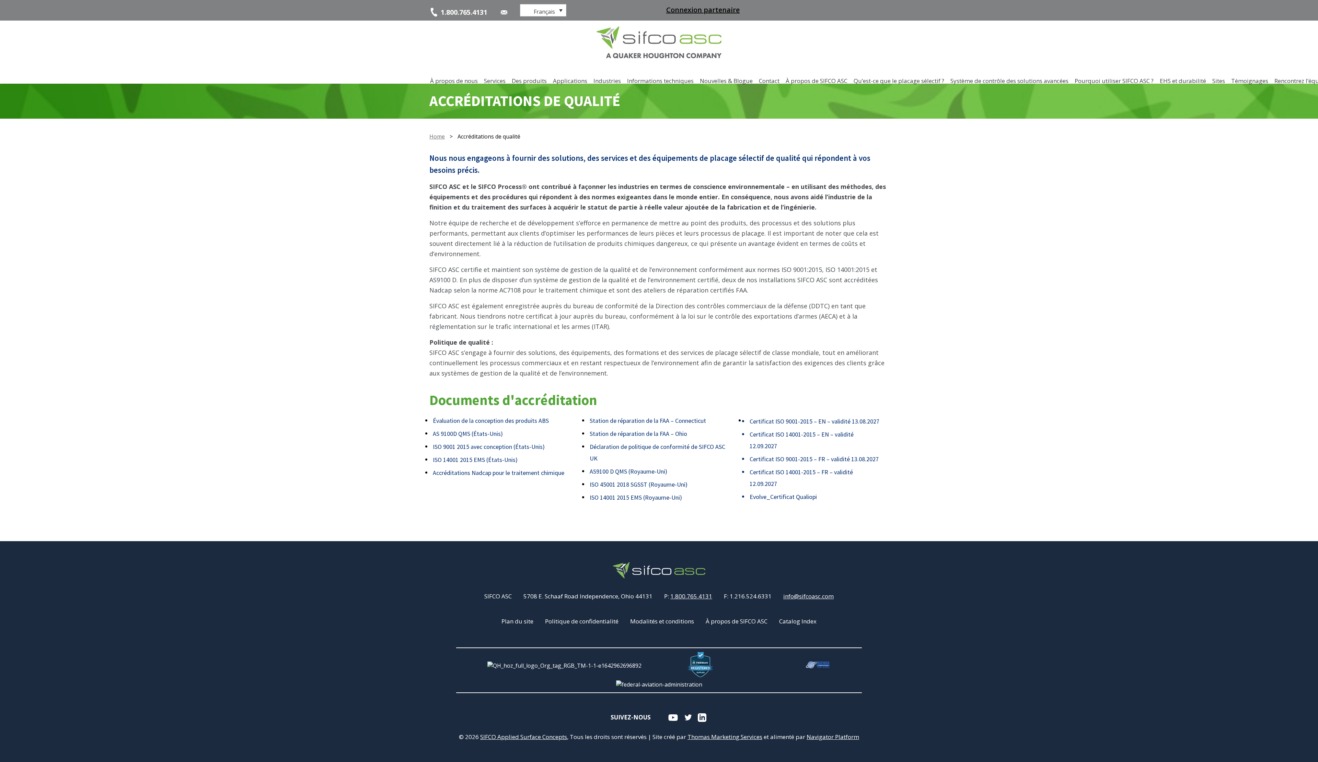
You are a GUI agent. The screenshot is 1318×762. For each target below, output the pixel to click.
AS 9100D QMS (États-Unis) (468, 434)
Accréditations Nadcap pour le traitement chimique (498, 473)
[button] (543, 10)
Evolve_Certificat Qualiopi (783, 497)
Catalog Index (798, 621)
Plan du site (517, 621)
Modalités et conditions (662, 621)
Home (437, 136)
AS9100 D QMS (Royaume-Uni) (628, 471)
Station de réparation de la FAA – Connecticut (648, 421)
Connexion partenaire (703, 9)
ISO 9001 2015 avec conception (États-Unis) (489, 447)
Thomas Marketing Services (724, 737)
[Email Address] (504, 12)
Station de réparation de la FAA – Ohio (638, 434)
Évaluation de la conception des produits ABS (491, 421)
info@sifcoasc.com (808, 596)
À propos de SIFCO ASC (736, 621)
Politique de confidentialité (581, 621)
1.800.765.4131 (691, 596)
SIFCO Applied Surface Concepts (523, 737)
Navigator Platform (833, 737)
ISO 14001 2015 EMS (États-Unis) (475, 460)
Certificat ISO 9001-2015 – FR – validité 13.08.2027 (814, 459)
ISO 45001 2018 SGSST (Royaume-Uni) (638, 484)
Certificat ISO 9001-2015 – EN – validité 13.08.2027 (814, 421)
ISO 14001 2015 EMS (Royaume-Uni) (636, 497)
